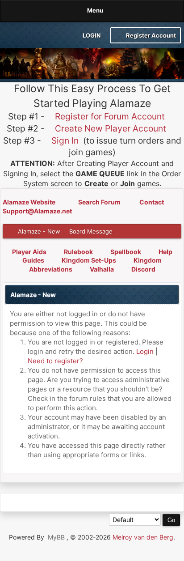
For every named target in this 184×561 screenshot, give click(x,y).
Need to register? (55, 361)
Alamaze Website (30, 202)
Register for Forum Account (110, 116)
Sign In (65, 140)
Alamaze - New (39, 231)
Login (91, 35)
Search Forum (100, 202)
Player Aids (29, 251)
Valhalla (102, 269)
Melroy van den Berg (143, 537)
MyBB (56, 537)
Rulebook (78, 251)
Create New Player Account (110, 128)
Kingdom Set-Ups (89, 260)
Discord (143, 269)
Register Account (150, 35)
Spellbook (125, 251)
